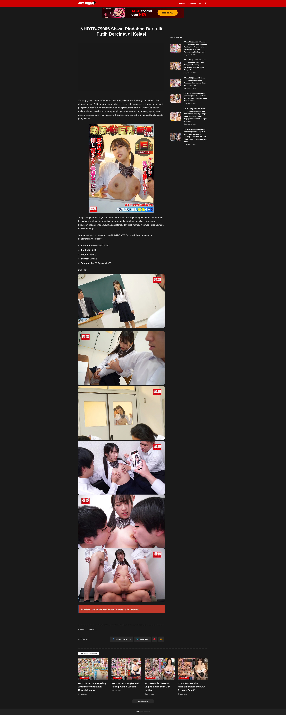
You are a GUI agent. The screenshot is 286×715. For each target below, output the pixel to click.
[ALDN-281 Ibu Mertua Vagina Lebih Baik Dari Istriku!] (160, 669)
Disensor (84, 677)
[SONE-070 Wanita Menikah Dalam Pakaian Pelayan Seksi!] (193, 669)
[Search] (206, 3)
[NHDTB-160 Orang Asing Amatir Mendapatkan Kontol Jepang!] (93, 669)
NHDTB (92, 250)
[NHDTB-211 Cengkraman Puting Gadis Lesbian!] (126, 669)
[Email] (161, 639)
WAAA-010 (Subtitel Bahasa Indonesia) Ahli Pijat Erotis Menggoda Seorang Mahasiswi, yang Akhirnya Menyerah (194, 65)
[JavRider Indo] (87, 3)
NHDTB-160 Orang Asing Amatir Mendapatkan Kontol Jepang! (92, 686)
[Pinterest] (154, 639)
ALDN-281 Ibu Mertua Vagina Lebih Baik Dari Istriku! (157, 686)
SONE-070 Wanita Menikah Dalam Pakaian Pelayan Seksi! (191, 686)
